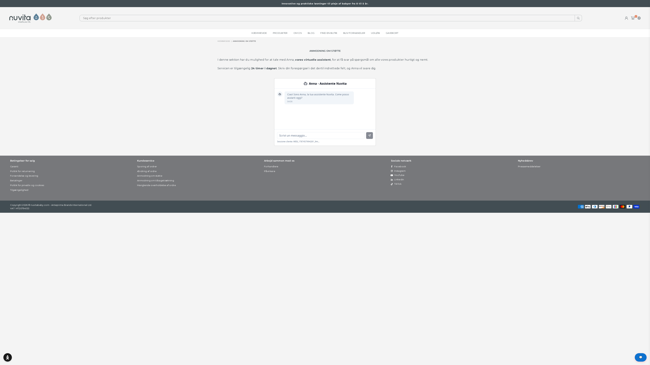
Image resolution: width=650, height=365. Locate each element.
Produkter (280, 33)
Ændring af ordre (147, 171)
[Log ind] (626, 18)
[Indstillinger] (638, 18)
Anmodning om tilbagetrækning (155, 180)
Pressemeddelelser (529, 166)
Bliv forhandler (354, 33)
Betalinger (16, 180)
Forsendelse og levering (24, 175)
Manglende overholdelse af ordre (156, 185)
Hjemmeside (259, 33)
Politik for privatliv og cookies (27, 185)
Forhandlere (271, 166)
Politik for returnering (22, 171)
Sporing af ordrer (147, 166)
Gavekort (392, 33)
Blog (311, 33)
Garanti (14, 166)
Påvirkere (269, 171)
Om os (298, 33)
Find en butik (328, 33)
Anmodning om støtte (149, 175)
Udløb (375, 33)
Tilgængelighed (19, 190)
